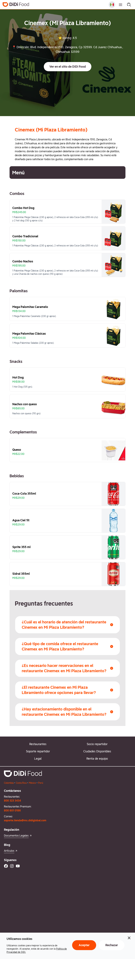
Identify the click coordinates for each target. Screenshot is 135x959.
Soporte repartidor (38, 751)
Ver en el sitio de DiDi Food (67, 66)
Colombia (9, 783)
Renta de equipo (97, 758)
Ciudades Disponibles (97, 751)
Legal (37, 758)
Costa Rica (21, 783)
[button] (67, 66)
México (32, 783)
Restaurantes (37, 744)
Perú (40, 783)
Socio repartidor (97, 744)
